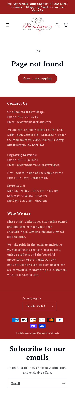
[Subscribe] (63, 383)
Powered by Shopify (48, 332)
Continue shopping (37, 78)
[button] (7, 25)
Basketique (31, 332)
